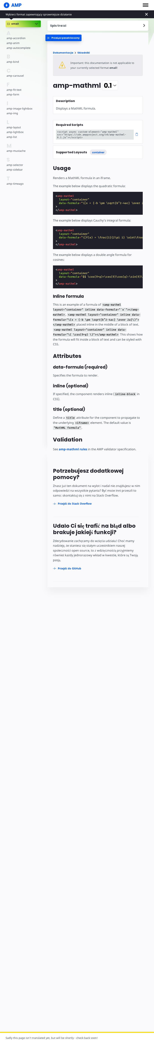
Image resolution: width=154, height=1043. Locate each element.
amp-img (12, 113)
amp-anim (13, 43)
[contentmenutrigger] (98, 25)
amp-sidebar (15, 169)
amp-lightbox (15, 132)
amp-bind (13, 61)
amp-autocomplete (18, 48)
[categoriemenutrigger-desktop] (63, 38)
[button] (145, 5)
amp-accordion (16, 38)
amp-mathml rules (73, 449)
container (98, 152)
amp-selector (15, 165)
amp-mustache (16, 151)
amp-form (13, 94)
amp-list (12, 137)
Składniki (83, 52)
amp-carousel (15, 75)
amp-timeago (15, 183)
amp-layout (14, 127)
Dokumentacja (63, 52)
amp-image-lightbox (19, 108)
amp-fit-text (14, 89)
